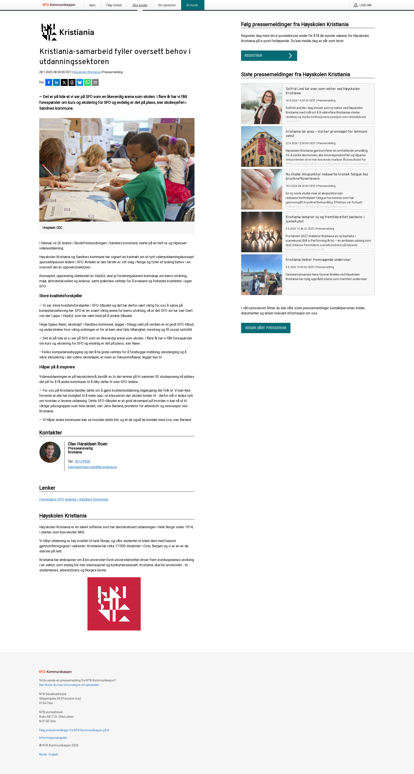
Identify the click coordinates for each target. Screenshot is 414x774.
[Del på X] (64, 83)
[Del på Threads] (72, 83)
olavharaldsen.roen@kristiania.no (92, 467)
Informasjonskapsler (53, 737)
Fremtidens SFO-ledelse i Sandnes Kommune (73, 499)
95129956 (82, 461)
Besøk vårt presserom (265, 328)
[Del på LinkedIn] (56, 83)
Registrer (253, 56)
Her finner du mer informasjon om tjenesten (69, 685)
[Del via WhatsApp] (87, 83)
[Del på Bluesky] (79, 83)
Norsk (43, 754)
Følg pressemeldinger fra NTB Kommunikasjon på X (74, 730)
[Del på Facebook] (48, 83)
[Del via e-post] (95, 83)
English (53, 754)
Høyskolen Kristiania (86, 72)
